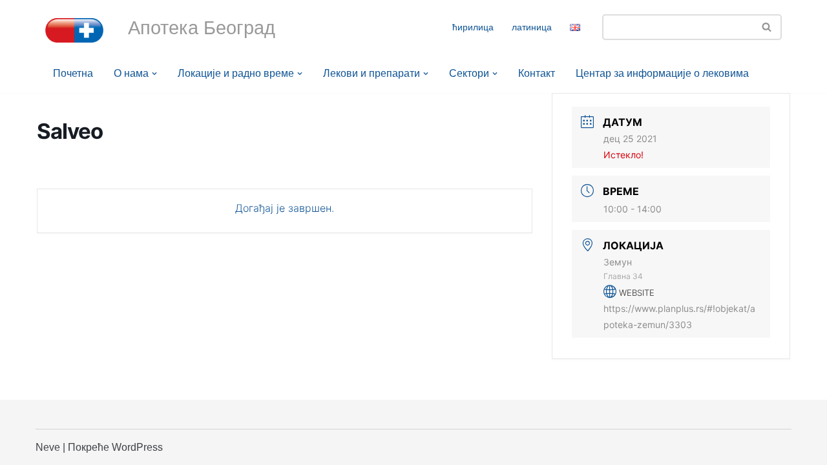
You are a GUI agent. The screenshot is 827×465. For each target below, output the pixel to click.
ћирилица (473, 27)
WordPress (137, 447)
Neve (48, 447)
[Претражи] (767, 27)
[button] (154, 73)
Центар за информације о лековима (662, 73)
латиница (532, 27)
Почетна (73, 73)
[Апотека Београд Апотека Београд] (74, 30)
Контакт (536, 73)
